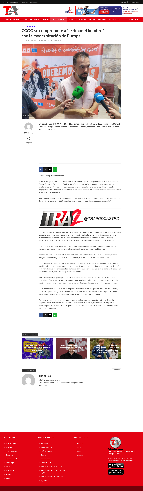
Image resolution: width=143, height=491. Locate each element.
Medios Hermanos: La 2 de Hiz (52, 466)
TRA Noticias (44, 40)
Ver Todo (117, 370)
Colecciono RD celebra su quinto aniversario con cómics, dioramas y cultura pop (37, 347)
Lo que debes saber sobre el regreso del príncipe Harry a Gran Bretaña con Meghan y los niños (106, 347)
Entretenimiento (59, 19)
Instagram (79, 455)
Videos (8, 478)
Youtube (79, 447)
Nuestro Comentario (97, 19)
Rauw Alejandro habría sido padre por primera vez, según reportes (71, 347)
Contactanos (34, 2)
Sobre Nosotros (15, 2)
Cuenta (123, 2)
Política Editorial (46, 451)
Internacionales (32, 19)
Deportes (45, 19)
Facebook (79, 443)
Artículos (9, 474)
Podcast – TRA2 (47, 463)
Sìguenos (44, 480)
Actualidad (18, 19)
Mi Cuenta (44, 443)
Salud (71, 19)
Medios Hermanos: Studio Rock (52, 477)
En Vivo (5, 2)
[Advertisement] (80, 149)
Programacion (11, 443)
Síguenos (112, 19)
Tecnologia (10, 463)
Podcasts (25, 2)
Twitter (78, 451)
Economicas (81, 19)
